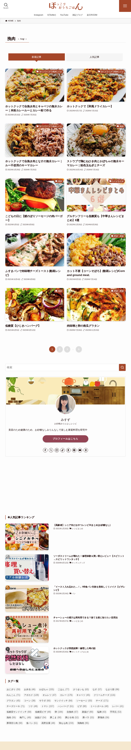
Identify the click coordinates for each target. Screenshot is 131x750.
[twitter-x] (51, 450)
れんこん (13, 695)
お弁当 (29, 689)
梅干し (25, 717)
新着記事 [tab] (36, 57)
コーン (29, 700)
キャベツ (83, 695)
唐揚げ (87, 712)
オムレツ (49, 695)
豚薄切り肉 (14, 723)
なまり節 (112, 689)
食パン (32, 723)
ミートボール (99, 706)
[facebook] (45, 450)
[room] (68, 450)
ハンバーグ (66, 706)
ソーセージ (84, 700)
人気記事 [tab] (94, 57)
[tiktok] (62, 450)
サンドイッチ (63, 700)
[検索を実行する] (122, 367)
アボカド (31, 695)
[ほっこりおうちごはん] (65, 6)
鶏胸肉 (83, 723)
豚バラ (88, 717)
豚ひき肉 (72, 717)
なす (97, 689)
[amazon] (86, 450)
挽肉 (11, 717)
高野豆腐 (48, 723)
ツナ (33, 706)
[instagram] (57, 450)
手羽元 (115, 712)
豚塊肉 (103, 717)
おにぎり (13, 689)
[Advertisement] (65, 486)
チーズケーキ (16, 706)
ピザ (81, 706)
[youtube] (80, 450)
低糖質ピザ (43, 712)
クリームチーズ (104, 695)
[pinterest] (74, 450)
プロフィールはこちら (65, 438)
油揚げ (40, 717)
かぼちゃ (46, 689)
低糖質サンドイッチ (19, 712)
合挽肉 (72, 712)
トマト (47, 706)
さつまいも (81, 689)
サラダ (44, 700)
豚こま (55, 717)
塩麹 (101, 712)
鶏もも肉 (66, 723)
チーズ (102, 700)
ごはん (63, 689)
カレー (66, 695)
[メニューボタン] (125, 6)
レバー (117, 706)
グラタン (13, 700)
